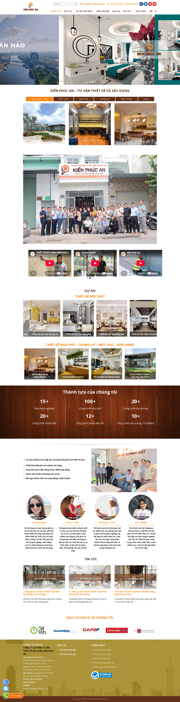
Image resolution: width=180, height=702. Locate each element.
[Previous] (22, 587)
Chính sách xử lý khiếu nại (104, 663)
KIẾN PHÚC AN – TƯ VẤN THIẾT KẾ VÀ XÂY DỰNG (90, 90)
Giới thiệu (140, 11)
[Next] (157, 587)
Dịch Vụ (68, 11)
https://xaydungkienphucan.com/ (35, 688)
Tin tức (127, 11)
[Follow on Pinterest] (150, 4)
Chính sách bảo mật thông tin (105, 667)
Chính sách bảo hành (102, 658)
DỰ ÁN (90, 291)
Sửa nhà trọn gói (68, 654)
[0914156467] (6, 695)
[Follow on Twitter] (146, 4)
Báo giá (116, 11)
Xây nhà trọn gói (68, 649)
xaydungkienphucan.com (98, 699)
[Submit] (76, 4)
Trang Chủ (55, 11)
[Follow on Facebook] (141, 4)
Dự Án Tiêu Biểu (84, 11)
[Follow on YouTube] (154, 4)
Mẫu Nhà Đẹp (103, 11)
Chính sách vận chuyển (103, 654)
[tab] (39, 99)
